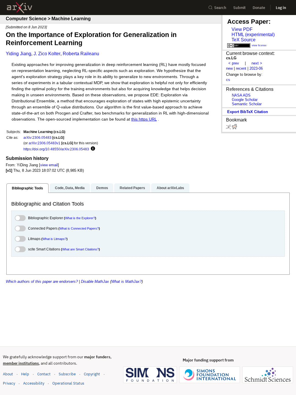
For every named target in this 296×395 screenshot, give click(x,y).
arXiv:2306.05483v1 (44, 143)
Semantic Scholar (247, 104)
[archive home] (19, 7)
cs (228, 79)
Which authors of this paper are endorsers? (42, 281)
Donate (259, 7)
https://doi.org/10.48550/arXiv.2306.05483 (56, 149)
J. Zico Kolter (47, 53)
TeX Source (244, 39)
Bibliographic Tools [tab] (27, 188)
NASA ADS (241, 95)
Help (25, 374)
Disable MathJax (95, 281)
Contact (44, 374)
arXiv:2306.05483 (37, 137)
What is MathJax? (126, 281)
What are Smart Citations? (80, 249)
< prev (233, 63)
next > (256, 63)
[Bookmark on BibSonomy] (229, 128)
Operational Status (68, 383)
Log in (281, 7)
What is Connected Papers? (79, 228)
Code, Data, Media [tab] (70, 188)
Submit (239, 7)
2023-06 (256, 68)
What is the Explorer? (80, 218)
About (8, 374)
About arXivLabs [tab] (170, 188)
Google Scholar (245, 99)
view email (49, 165)
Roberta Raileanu (81, 53)
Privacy (9, 383)
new (229, 68)
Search (220, 7)
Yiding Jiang (18, 53)
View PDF (242, 29)
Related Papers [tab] (132, 188)
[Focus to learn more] (92, 149)
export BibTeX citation (247, 112)
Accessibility (33, 383)
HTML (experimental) (253, 34)
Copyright (92, 374)
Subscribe (67, 374)
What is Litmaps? (54, 239)
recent (241, 68)
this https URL (144, 119)
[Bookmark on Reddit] (234, 128)
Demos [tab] (102, 188)
